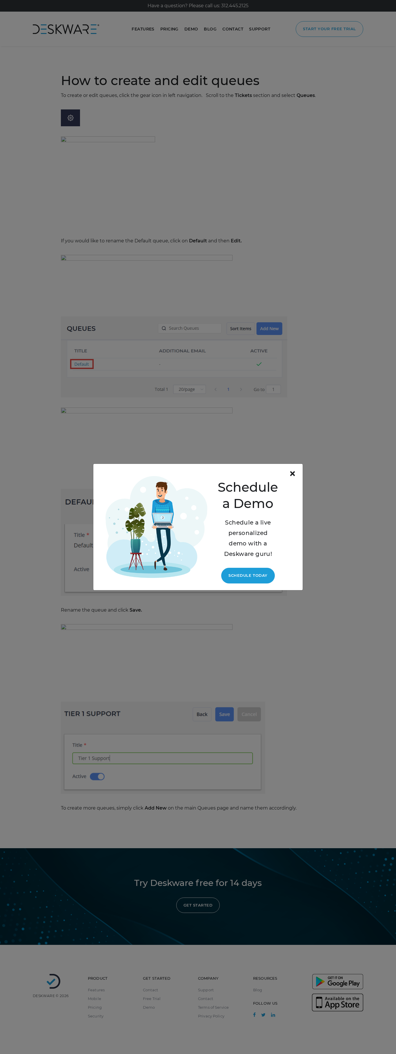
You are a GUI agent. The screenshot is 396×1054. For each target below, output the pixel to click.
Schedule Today (247, 575)
